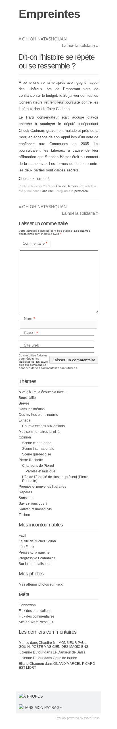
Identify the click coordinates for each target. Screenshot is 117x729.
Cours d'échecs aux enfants (43, 426)
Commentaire (35, 243)
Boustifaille (27, 398)
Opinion (25, 437)
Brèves (24, 403)
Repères (25, 492)
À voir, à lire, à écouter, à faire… (43, 392)
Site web (31, 345)
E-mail (31, 333)
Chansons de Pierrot (38, 466)
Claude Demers (67, 186)
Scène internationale (38, 449)
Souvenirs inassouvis (35, 509)
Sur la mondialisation (35, 564)
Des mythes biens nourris (38, 415)
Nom (29, 318)
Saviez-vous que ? (33, 504)
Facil (22, 535)
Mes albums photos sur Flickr (41, 584)
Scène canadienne (36, 443)
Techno (24, 515)
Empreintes (49, 14)
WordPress (92, 718)
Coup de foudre (65, 658)
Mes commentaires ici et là (39, 432)
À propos (33, 696)
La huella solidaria (80, 45)
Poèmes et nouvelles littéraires (42, 487)
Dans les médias (32, 409)
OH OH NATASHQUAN (43, 38)
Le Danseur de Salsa (69, 652)
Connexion (27, 605)
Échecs (24, 420)
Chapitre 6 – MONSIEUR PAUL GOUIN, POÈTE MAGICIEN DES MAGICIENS (53, 645)
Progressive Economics (37, 558)
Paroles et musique (40, 471)
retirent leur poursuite (62, 102)
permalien (81, 191)
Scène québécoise (36, 454)
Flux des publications (35, 611)
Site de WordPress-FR (36, 622)
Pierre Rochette (31, 460)
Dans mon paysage (42, 708)
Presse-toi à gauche (34, 552)
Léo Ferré (26, 547)
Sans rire (46, 191)
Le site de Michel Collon (37, 541)
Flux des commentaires (37, 616)
